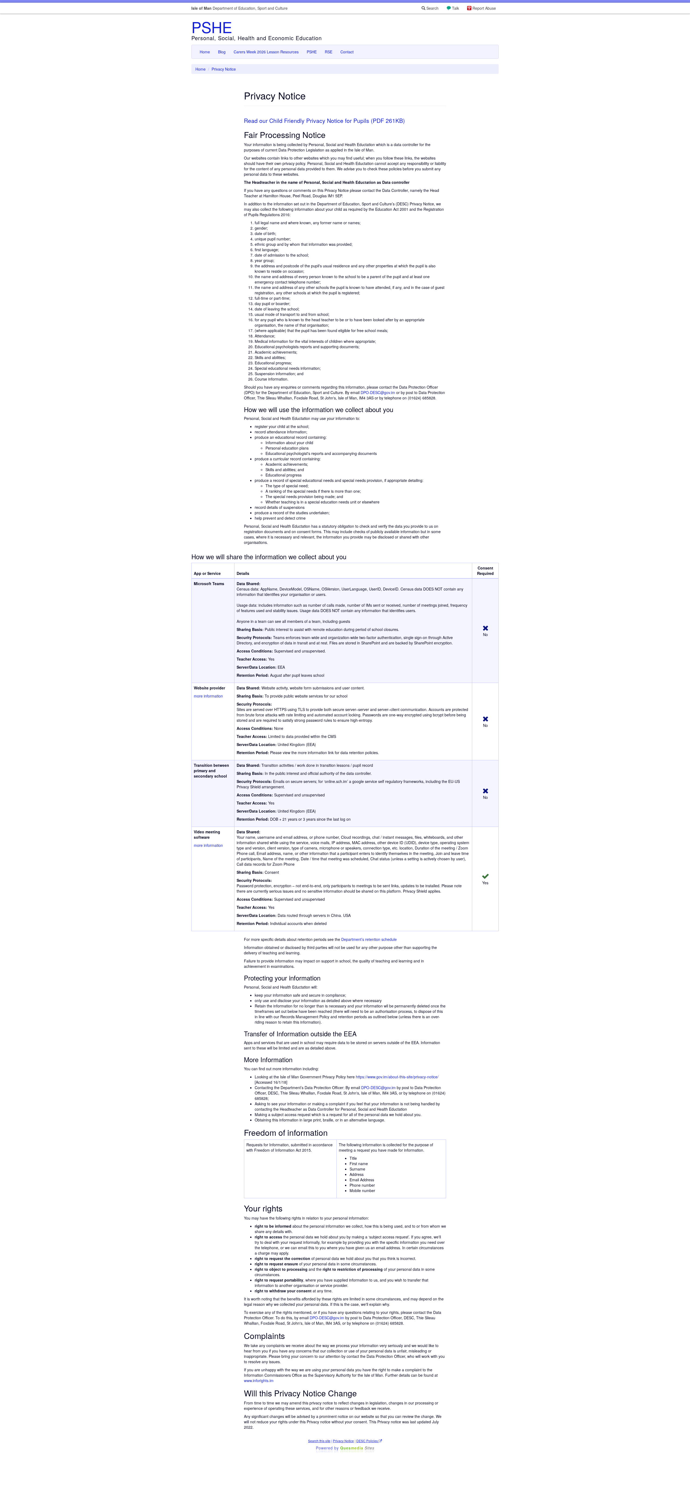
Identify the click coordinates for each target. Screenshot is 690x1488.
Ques (357, 1448)
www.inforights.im (259, 1380)
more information (208, 696)
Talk (455, 8)
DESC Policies (367, 1440)
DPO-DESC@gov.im (378, 392)
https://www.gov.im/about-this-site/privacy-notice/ (397, 1076)
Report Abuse (484, 8)
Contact (347, 51)
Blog (222, 51)
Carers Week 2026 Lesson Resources (266, 51)
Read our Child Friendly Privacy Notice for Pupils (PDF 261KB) (324, 120)
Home (205, 51)
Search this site (319, 1440)
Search (432, 8)
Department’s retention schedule (369, 939)
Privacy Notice (343, 1440)
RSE (328, 51)
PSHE (211, 26)
